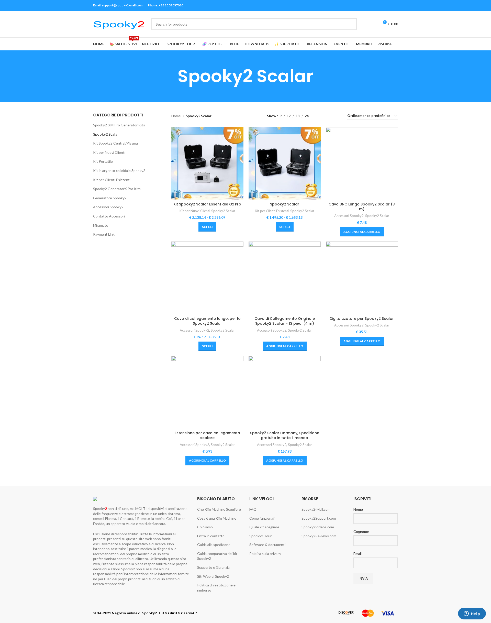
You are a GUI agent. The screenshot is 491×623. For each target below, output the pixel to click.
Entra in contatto (211, 536)
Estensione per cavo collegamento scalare (207, 435)
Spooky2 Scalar (106, 134)
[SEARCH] (351, 24)
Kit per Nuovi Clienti (109, 152)
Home (176, 116)
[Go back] (171, 76)
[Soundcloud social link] (395, 5)
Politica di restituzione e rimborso (216, 587)
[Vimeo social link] (389, 5)
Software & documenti (267, 544)
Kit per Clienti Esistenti (111, 180)
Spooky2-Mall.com (316, 509)
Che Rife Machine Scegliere (219, 509)
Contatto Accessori (109, 216)
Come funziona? (262, 518)
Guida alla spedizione (213, 544)
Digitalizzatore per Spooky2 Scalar (362, 318)
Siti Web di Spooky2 (213, 576)
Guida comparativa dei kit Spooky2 (217, 556)
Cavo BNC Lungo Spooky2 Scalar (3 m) (362, 207)
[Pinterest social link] (383, 5)
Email (357, 553)
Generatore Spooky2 (110, 198)
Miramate (100, 225)
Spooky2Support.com (319, 518)
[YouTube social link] (377, 5)
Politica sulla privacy (265, 553)
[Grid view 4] (336, 116)
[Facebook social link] (360, 5)
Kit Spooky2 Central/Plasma (115, 143)
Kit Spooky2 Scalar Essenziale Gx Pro (207, 204)
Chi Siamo (205, 527)
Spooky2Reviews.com (319, 536)
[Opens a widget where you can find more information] (472, 614)
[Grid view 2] (320, 116)
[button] (362, 231)
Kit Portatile (103, 161)
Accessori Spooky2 (108, 207)
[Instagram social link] (371, 5)
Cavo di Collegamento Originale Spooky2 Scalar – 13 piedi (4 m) (284, 321)
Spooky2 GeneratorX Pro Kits (117, 189)
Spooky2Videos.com (318, 527)
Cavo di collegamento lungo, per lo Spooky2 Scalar (207, 321)
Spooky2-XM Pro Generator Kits (119, 125)
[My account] (364, 24)
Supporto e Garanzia (213, 567)
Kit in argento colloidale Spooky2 (119, 170)
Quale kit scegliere (264, 527)
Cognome (361, 531)
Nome (358, 509)
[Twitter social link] (366, 5)
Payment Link (104, 234)
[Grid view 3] (328, 116)
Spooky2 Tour (260, 536)
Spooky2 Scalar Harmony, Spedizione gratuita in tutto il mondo (284, 435)
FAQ (252, 509)
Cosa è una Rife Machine (216, 518)
